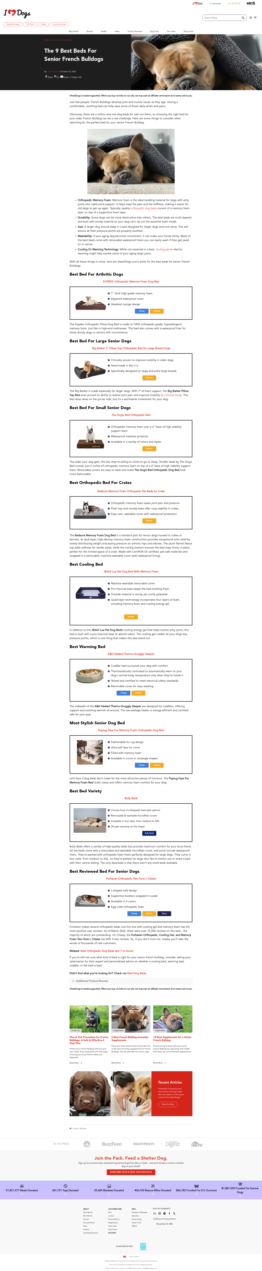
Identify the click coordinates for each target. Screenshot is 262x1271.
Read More (75, 1063)
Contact (111, 1216)
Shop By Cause (12, 24)
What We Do (88, 1212)
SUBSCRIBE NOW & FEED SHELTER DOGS (131, 1172)
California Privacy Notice (164, 1219)
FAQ (109, 1212)
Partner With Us (114, 1219)
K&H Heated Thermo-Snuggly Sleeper (131, 654)
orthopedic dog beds (144, 208)
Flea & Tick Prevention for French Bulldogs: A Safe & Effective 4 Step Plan (89, 1040)
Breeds (90, 31)
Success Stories (59, 24)
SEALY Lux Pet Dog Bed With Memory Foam (131, 571)
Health (104, 31)
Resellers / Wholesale (139, 1212)
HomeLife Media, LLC (132, 1261)
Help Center (112, 1229)
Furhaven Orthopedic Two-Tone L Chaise (131, 878)
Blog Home (73, 31)
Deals (43, 24)
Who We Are (88, 1216)
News (117, 31)
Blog (85, 1226)
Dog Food (154, 31)
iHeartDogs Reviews (90, 1233)
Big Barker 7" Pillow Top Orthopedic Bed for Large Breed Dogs (131, 348)
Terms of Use (136, 1223)
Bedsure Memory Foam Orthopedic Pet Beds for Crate (131, 491)
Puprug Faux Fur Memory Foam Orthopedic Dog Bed (131, 730)
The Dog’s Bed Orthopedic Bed (131, 415)
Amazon (156, 311)
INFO (134, 1209)
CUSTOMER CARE (115, 1209)
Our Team (171, 31)
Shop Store (188, 31)
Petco (164, 914)
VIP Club (30, 24)
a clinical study (172, 395)
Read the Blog (168, 1104)
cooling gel (162, 249)
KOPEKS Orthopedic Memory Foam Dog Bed (131, 281)
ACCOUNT (112, 1233)
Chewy (142, 311)
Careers (86, 1219)
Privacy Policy (137, 1219)
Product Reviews (135, 31)
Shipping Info (113, 1223)
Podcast (86, 1229)
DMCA (134, 1226)
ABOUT (86, 1209)
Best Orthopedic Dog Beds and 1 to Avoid (107, 951)
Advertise (135, 1216)
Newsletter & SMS (164, 1224)
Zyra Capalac (53, 72)
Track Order (112, 1226)
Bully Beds (131, 798)
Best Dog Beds (136, 973)
